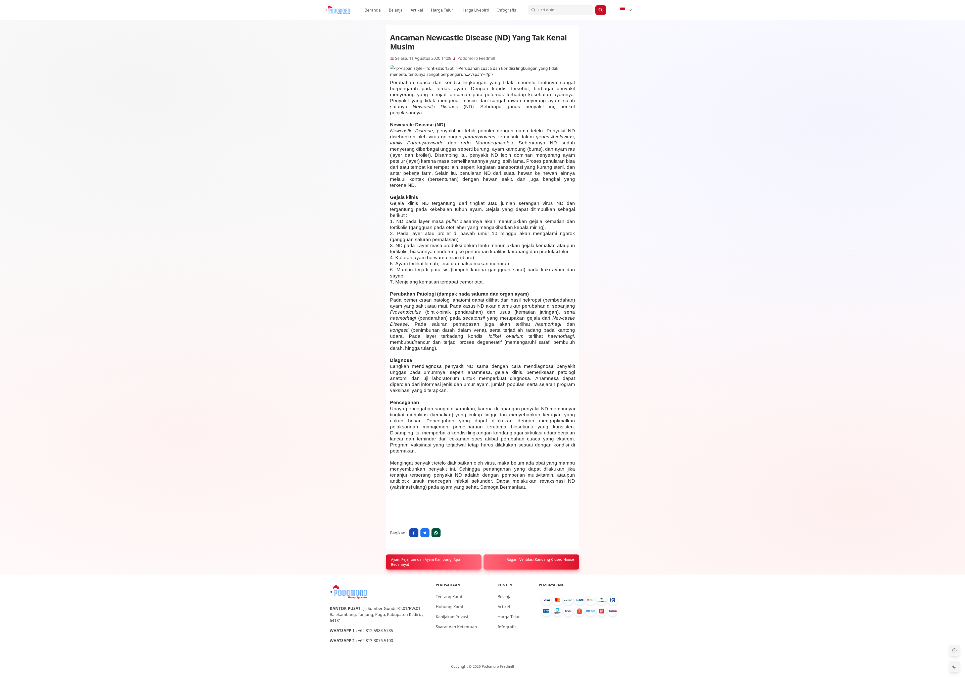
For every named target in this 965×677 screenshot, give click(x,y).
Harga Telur (442, 10)
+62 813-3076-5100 (375, 640)
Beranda (373, 10)
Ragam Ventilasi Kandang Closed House (540, 559)
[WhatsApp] (954, 650)
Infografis (506, 10)
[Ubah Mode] (954, 666)
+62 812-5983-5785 (375, 630)
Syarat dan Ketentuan (456, 627)
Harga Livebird (475, 10)
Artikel (417, 10)
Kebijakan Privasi (452, 616)
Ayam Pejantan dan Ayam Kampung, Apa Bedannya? (425, 562)
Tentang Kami (449, 596)
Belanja (396, 10)
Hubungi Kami (449, 606)
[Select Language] (626, 10)
